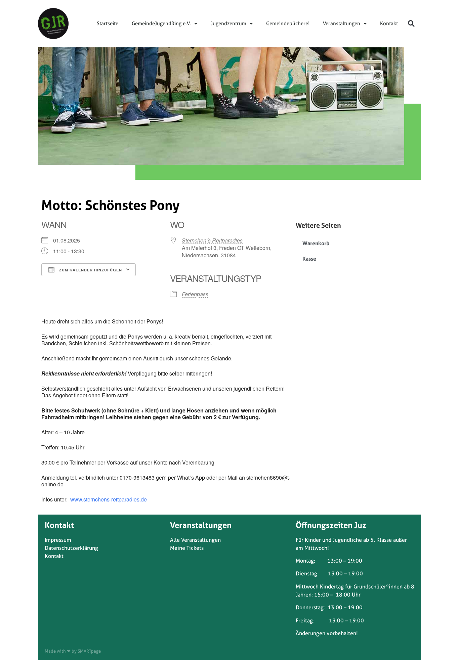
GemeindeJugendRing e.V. (161, 23)
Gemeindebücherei (287, 23)
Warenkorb (315, 243)
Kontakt (389, 23)
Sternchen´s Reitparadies (212, 240)
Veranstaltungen (341, 23)
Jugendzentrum (228, 23)
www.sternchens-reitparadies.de (108, 499)
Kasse (309, 258)
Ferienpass (195, 294)
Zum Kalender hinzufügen (90, 269)
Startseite (107, 23)
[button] (411, 23)
